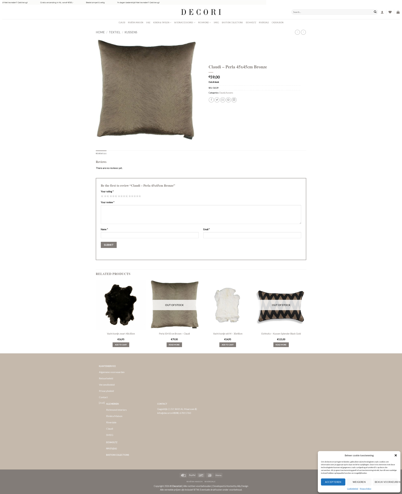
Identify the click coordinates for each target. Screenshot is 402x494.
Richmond (203, 22)
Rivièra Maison (135, 22)
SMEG (216, 22)
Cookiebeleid (352, 488)
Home (100, 32)
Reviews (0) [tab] (101, 154)
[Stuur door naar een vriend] (222, 99)
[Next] (306, 316)
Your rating (107, 191)
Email (206, 229)
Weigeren (359, 481)
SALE (148, 22)
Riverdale (264, 22)
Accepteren (333, 481)
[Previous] (96, 316)
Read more (174, 345)
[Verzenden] (375, 12)
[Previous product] (303, 32)
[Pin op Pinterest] (228, 99)
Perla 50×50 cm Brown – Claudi (174, 333)
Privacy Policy (365, 488)
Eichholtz (251, 22)
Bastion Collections (232, 22)
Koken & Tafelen (161, 22)
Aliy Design (242, 486)
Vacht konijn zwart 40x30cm (121, 333)
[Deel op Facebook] (211, 99)
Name (104, 229)
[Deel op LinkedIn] (234, 99)
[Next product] (297, 32)
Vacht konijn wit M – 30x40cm (227, 333)
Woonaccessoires (183, 22)
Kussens (131, 32)
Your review (107, 202)
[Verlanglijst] (390, 12)
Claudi (122, 22)
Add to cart (121, 345)
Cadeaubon (278, 22)
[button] (395, 455)
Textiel (114, 32)
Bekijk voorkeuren (386, 481)
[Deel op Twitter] (217, 99)
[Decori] (201, 12)
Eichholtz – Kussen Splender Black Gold (281, 333)
